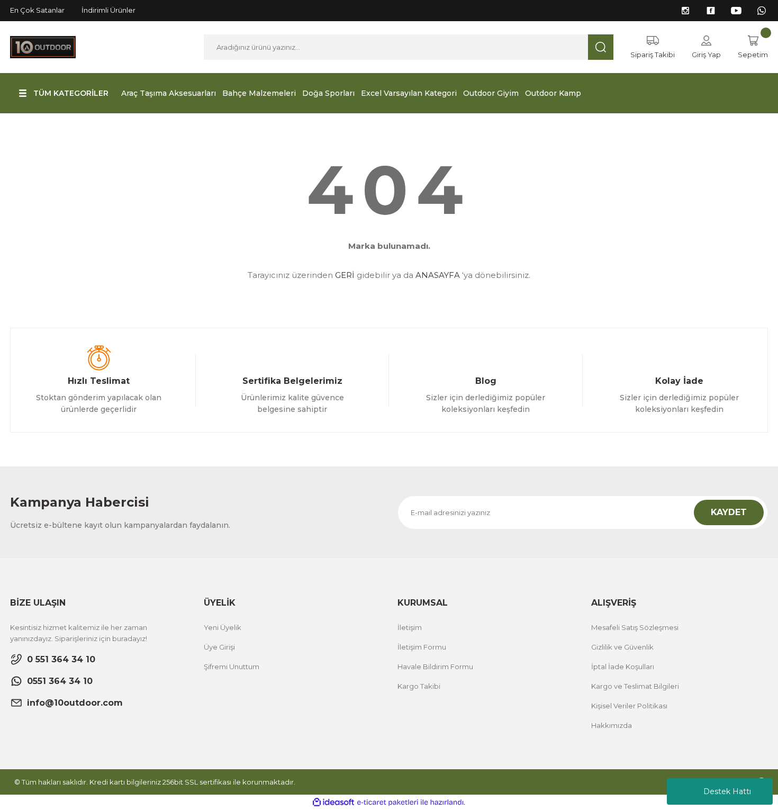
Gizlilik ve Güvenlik (622, 647)
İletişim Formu (421, 647)
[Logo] (43, 46)
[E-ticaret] (388, 802)
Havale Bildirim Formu (435, 666)
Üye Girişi (219, 647)
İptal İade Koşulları (622, 666)
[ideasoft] (333, 802)
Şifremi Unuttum (231, 666)
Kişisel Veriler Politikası (629, 705)
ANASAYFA (437, 275)
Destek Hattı (727, 791)
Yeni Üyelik (222, 627)
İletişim (409, 627)
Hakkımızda (611, 725)
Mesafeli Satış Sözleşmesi (635, 627)
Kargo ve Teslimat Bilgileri (635, 686)
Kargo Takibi (418, 686)
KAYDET (729, 512)
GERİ (345, 275)
